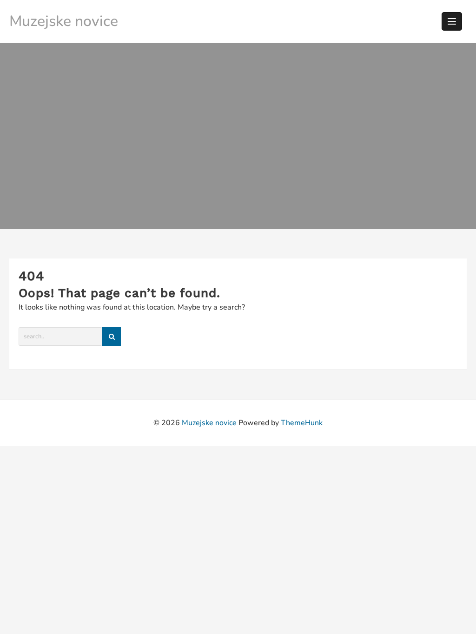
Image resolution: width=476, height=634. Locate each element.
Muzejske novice (63, 21)
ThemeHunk (302, 423)
